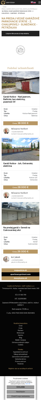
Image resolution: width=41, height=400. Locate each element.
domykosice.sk (20, 278)
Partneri (20, 330)
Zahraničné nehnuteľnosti (20, 357)
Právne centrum (20, 361)
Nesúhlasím (20, 392)
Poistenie (20, 364)
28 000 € (21, 187)
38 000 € (21, 123)
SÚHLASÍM (21, 387)
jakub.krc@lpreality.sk (19, 262)
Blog (20, 338)
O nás (20, 328)
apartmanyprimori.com (20, 274)
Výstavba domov (20, 359)
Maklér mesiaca (20, 340)
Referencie (20, 333)
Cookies (20, 345)
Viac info (27, 383)
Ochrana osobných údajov (20, 342)
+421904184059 (17, 132)
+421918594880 (17, 260)
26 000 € (20, 251)
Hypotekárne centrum (20, 352)
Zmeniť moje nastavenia (20, 396)
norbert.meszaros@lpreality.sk (22, 134)
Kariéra (20, 335)
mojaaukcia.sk (20, 270)
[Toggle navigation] (38, 2)
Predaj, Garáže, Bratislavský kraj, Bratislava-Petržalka (19, 9)
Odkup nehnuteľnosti (20, 354)
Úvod (4, 7)
